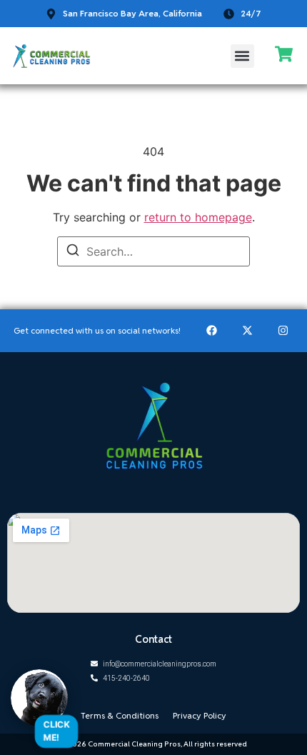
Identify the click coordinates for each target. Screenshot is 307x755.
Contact (153, 639)
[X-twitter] (247, 330)
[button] (242, 56)
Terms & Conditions (119, 715)
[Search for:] (153, 251)
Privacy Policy (199, 715)
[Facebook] (211, 330)
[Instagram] (282, 330)
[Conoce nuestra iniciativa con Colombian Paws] (39, 697)
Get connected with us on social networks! (97, 330)
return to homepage (198, 217)
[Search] (72, 252)
